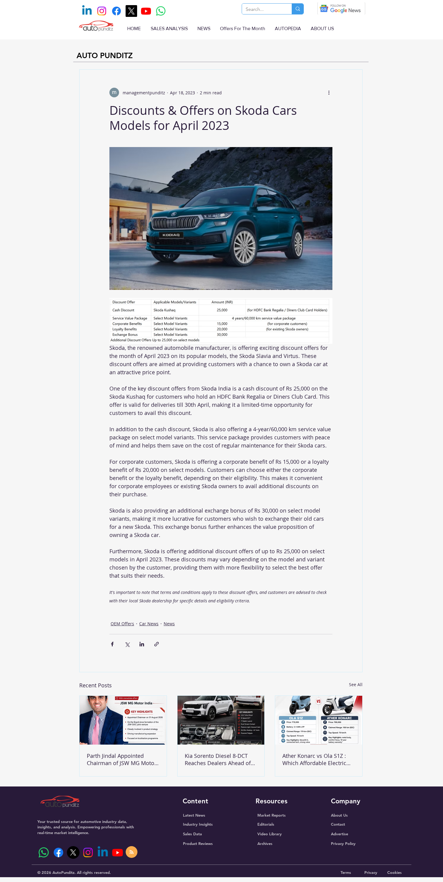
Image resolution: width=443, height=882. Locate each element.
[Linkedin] (87, 11)
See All (356, 684)
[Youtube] (146, 11)
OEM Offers (122, 623)
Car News (149, 623)
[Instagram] (102, 11)
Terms (346, 872)
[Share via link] (156, 644)
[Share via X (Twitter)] (127, 644)
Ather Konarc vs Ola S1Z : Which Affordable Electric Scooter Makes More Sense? (317, 759)
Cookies (394, 872)
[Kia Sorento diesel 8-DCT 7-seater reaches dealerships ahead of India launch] (221, 720)
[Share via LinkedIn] (142, 644)
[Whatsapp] (161, 11)
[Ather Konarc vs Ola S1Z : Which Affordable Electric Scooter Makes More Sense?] (318, 720)
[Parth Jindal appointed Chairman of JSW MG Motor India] (123, 720)
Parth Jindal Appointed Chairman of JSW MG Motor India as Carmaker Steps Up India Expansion (122, 759)
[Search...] (297, 9)
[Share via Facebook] (112, 644)
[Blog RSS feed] (131, 852)
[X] (131, 11)
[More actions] (328, 92)
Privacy (370, 872)
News (169, 623)
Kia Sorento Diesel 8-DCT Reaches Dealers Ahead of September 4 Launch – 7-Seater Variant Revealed (218, 759)
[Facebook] (116, 11)
